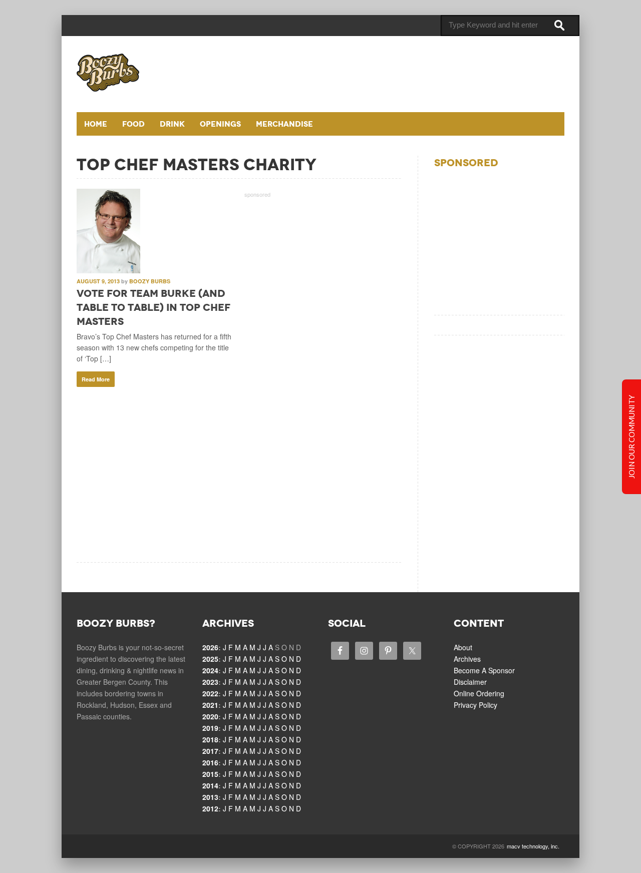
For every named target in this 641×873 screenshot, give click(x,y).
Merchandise (284, 124)
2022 (210, 693)
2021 (210, 705)
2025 (210, 659)
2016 (210, 762)
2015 (210, 774)
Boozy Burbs (149, 281)
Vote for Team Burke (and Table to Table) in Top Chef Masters (153, 307)
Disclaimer (470, 682)
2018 (210, 739)
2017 (210, 751)
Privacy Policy (475, 705)
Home (95, 124)
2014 (210, 785)
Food (133, 124)
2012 (210, 808)
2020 (210, 716)
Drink (172, 124)
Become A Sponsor (484, 670)
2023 (210, 682)
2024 (210, 670)
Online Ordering (479, 693)
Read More (96, 379)
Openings (220, 124)
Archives (467, 659)
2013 (210, 797)
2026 (210, 647)
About (463, 647)
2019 (210, 728)
